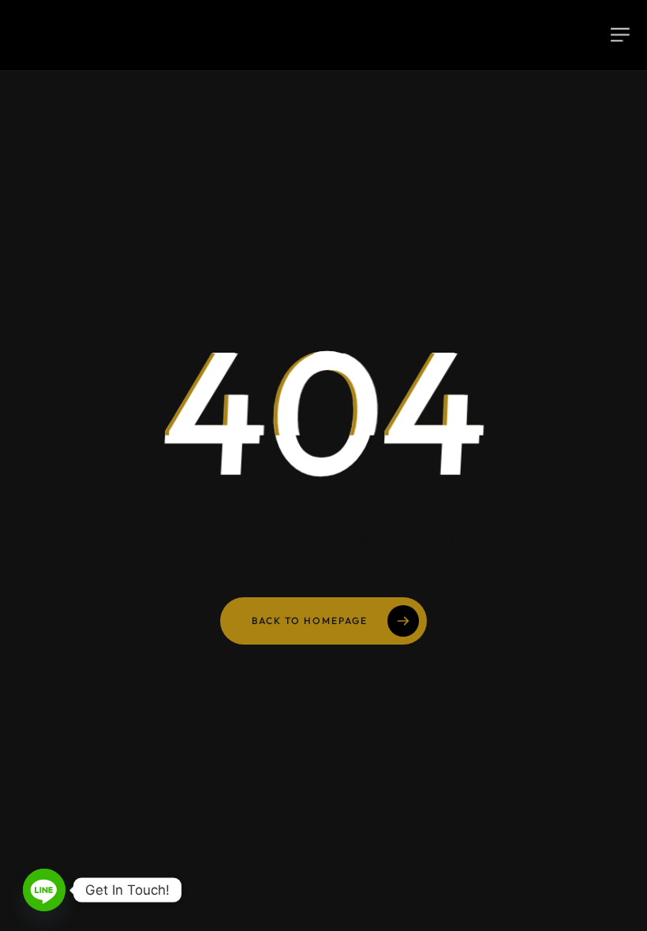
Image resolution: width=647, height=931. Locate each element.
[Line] (44, 890)
